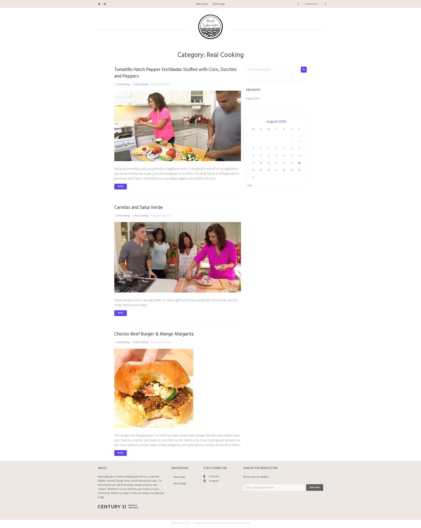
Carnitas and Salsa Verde (138, 207)
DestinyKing (123, 84)
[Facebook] (99, 4)
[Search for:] (272, 69)
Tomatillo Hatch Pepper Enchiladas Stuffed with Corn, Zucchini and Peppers (175, 73)
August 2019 (252, 98)
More (121, 186)
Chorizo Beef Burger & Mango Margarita (154, 334)
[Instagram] (105, 4)
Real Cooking (141, 84)
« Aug (249, 185)
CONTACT (311, 4)
